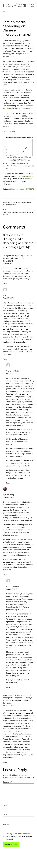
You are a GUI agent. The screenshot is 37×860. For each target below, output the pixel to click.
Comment (7, 782)
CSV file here (27, 176)
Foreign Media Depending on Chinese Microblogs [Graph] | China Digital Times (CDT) (17, 258)
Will (4, 296)
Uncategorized (26, 202)
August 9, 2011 (8, 263)
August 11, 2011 (8, 298)
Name (6, 805)
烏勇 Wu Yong (8, 495)
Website (6, 824)
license (5, 181)
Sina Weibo (6, 214)
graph (12, 212)
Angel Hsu (5, 212)
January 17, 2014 (8, 705)
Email (6, 815)
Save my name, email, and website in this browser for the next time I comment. (18, 836)
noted (22, 51)
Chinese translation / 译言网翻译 (21, 189)
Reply (5, 283)
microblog (29, 212)
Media (23, 212)
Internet (17, 212)
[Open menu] (3, 12)
